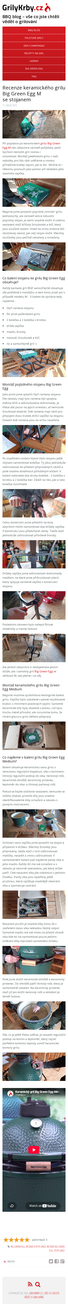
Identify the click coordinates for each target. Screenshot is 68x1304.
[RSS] (30, 1285)
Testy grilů (59, 1250)
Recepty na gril (34, 53)
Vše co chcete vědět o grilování (41, 1295)
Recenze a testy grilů (36, 1246)
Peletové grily (34, 37)
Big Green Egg (34, 68)
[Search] (37, 1285)
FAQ (34, 76)
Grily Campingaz (34, 45)
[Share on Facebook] (58, 1262)
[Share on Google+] (63, 1262)
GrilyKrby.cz (35, 1293)
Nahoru (11, 1261)
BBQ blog (34, 30)
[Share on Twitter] (51, 1262)
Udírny (34, 61)
